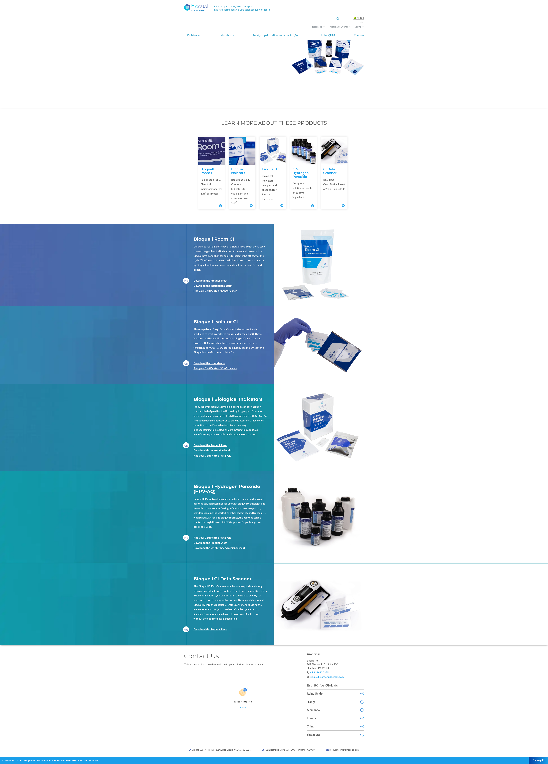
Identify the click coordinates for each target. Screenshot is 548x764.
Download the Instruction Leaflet (213, 285)
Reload (243, 707)
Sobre (358, 26)
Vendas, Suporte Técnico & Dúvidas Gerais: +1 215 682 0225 (221, 749)
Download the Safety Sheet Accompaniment (219, 547)
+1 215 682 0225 (319, 672)
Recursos (317, 26)
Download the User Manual (209, 363)
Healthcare (227, 35)
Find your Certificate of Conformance (215, 290)
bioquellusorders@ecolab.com (327, 676)
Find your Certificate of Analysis (212, 455)
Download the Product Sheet (210, 280)
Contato (359, 35)
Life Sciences (193, 35)
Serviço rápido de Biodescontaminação (275, 35)
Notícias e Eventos (340, 26)
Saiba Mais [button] (94, 760)
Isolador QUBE (326, 35)
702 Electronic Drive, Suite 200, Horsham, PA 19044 (290, 749)
